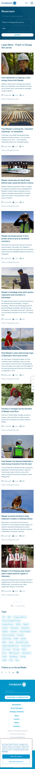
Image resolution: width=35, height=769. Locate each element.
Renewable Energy (22, 642)
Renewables (13, 656)
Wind (9, 617)
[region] (16, 753)
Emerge (22, 656)
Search (17, 35)
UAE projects (26, 653)
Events (4, 656)
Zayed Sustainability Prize (10, 646)
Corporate (20, 635)
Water (4, 642)
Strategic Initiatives (17, 712)
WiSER (18, 624)
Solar (17, 660)
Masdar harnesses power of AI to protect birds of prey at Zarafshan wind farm (15, 238)
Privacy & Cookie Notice (17, 734)
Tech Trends (6, 649)
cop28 (4, 660)
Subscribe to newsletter (17, 697)
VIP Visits (16, 649)
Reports (25, 624)
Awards (23, 638)
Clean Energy (6, 638)
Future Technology (8, 635)
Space (11, 642)
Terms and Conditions (17, 737)
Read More (5, 751)
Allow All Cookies (16, 756)
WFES (24, 649)
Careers (17, 719)
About (16, 716)
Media (16, 723)
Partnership (14, 628)
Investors (16, 726)
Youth (11, 660)
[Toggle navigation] (32, 3)
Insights (4, 631)
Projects (5, 628)
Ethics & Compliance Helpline (17, 731)
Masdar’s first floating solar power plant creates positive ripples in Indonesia (15, 573)
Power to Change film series (11, 620)
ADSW (16, 638)
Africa (4, 653)
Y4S (3, 617)
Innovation (13, 631)
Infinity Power (25, 646)
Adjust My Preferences (16, 761)
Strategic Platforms (20, 617)
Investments (25, 628)
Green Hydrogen (25, 631)
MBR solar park (14, 653)
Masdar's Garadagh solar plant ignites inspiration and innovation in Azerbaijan (17, 295)
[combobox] (17, 23)
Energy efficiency (7, 624)
